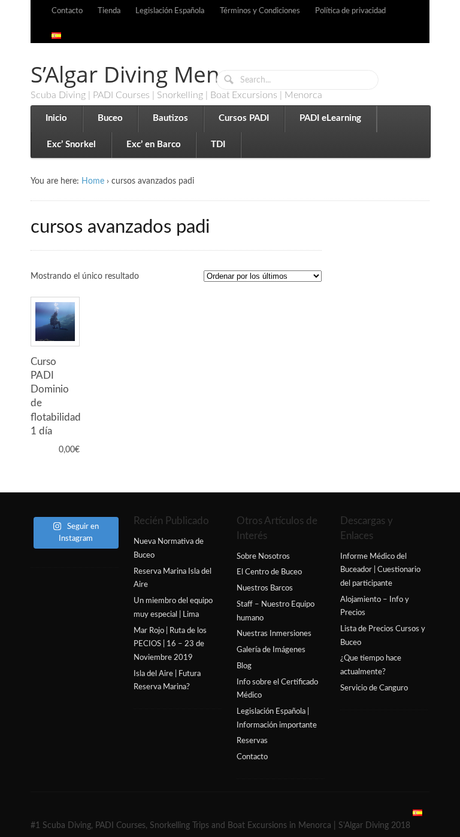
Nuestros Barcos (265, 588)
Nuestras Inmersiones (274, 633)
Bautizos (170, 118)
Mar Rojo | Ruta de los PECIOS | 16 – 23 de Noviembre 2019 (170, 644)
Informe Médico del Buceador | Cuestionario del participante (380, 570)
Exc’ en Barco (153, 144)
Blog (244, 665)
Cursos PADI (244, 118)
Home (92, 181)
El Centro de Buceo (269, 572)
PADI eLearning (330, 118)
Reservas (252, 740)
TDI (218, 144)
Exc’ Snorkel (71, 144)
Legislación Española (169, 10)
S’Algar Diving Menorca (148, 74)
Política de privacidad (350, 10)
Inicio (56, 118)
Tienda (109, 10)
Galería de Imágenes (271, 649)
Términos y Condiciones (260, 10)
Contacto (67, 10)
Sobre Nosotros (263, 556)
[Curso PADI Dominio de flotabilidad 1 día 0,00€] (55, 321)
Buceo (110, 118)
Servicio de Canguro (374, 688)
